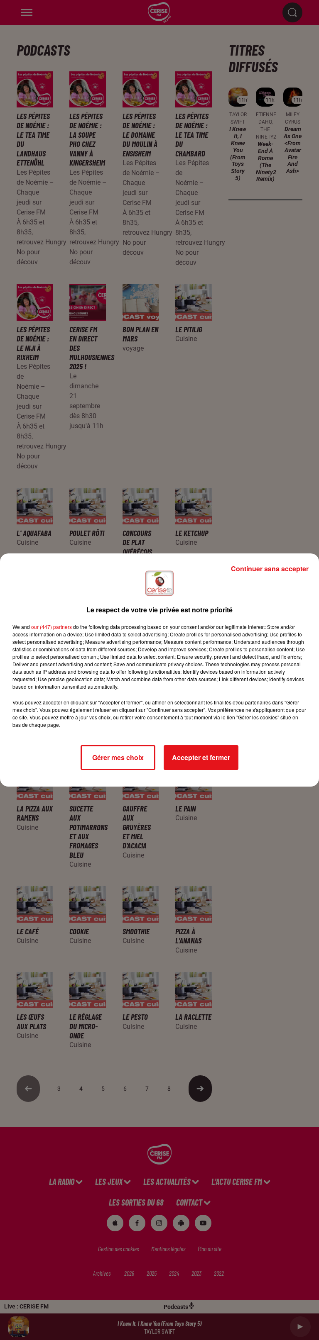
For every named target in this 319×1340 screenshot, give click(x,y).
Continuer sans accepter (270, 568)
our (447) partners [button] (51, 626)
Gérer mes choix (118, 757)
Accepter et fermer (201, 757)
